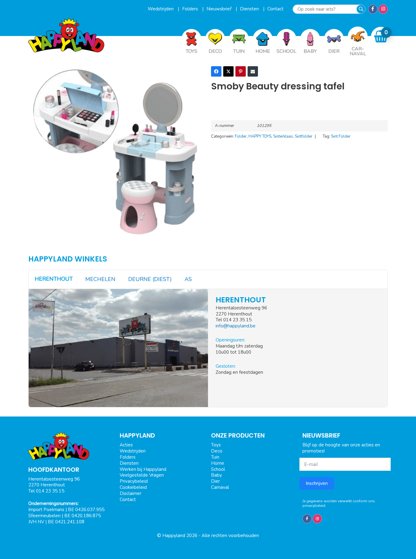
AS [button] (188, 279)
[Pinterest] (240, 71)
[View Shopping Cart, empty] (381, 36)
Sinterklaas (283, 136)
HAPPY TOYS (260, 136)
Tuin (215, 457)
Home (217, 463)
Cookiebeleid (133, 487)
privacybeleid (313, 505)
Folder (241, 136)
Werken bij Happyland (143, 469)
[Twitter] (228, 71)
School (218, 469)
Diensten (250, 9)
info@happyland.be (236, 326)
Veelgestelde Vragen (142, 475)
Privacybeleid (134, 481)
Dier (215, 481)
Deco (216, 451)
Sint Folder (341, 136)
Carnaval (220, 487)
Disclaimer (130, 493)
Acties (126, 445)
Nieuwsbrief (219, 9)
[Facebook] (216, 71)
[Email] (253, 71)
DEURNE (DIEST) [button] (150, 279)
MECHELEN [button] (100, 279)
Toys (216, 445)
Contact (275, 9)
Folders (190, 9)
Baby (216, 475)
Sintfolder (303, 136)
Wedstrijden (161, 9)
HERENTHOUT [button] (54, 279)
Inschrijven (317, 483)
